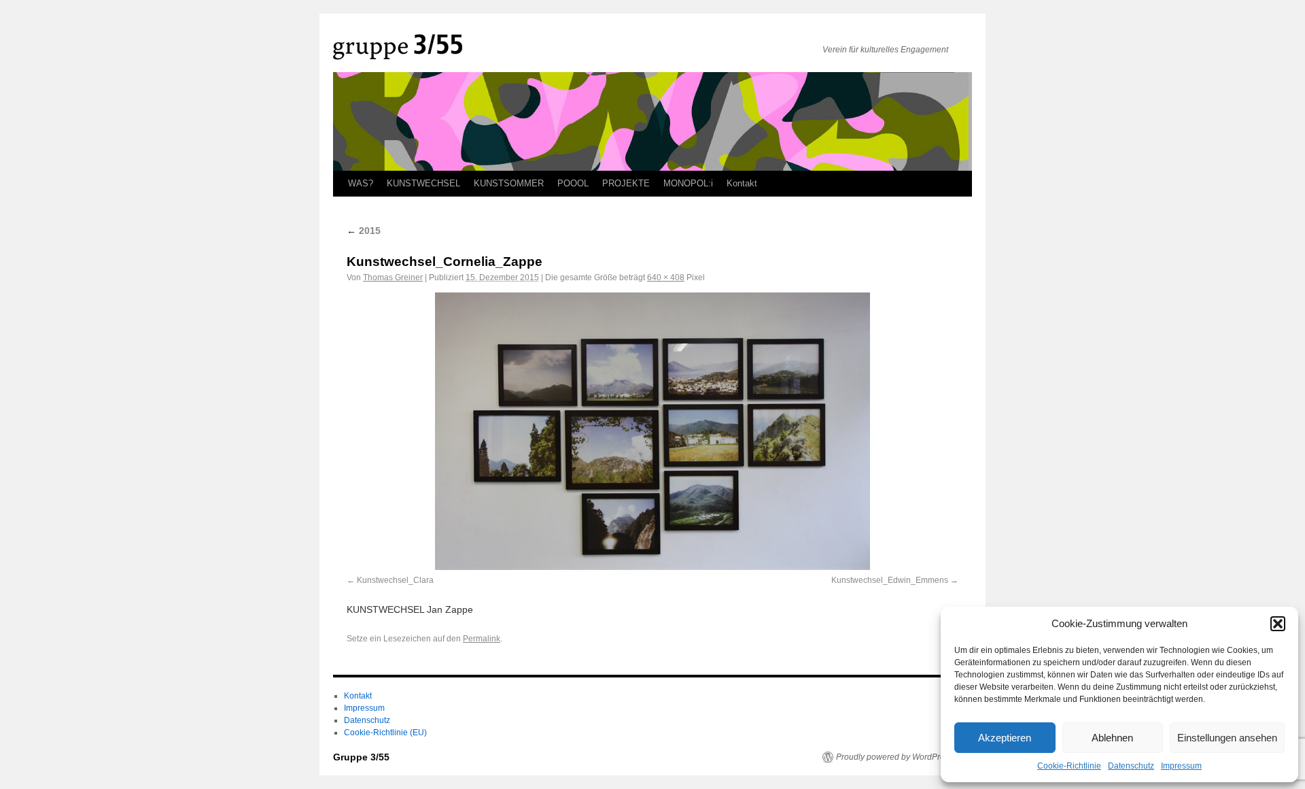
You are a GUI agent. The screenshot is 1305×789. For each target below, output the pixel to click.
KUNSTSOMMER (509, 183)
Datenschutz (1131, 766)
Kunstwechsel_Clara (395, 580)
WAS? (360, 183)
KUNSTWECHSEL (423, 183)
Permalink (481, 638)
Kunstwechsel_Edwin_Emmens (889, 580)
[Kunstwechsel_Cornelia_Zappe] (652, 431)
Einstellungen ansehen (1227, 737)
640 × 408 (665, 277)
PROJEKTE (626, 183)
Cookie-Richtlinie (1069, 766)
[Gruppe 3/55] (571, 47)
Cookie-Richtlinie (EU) (385, 732)
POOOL (573, 183)
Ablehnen (1112, 737)
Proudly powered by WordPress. (895, 757)
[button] (1278, 624)
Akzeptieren (1004, 737)
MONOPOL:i (688, 183)
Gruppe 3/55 (361, 757)
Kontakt (742, 183)
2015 (364, 230)
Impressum (1181, 766)
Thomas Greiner (393, 277)
